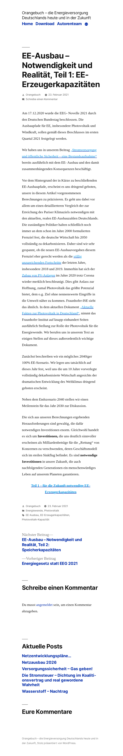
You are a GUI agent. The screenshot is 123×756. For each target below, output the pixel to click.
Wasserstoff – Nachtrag (45, 691)
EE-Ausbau (32, 515)
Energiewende (34, 510)
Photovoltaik (51, 510)
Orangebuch (33, 94)
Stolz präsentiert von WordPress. (56, 743)
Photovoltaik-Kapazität (35, 519)
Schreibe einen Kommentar (42, 99)
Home (27, 23)
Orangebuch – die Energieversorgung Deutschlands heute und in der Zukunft (56, 15)
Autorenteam (69, 23)
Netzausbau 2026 (39, 662)
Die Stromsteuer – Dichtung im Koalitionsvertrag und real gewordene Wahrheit (59, 680)
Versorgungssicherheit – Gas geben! (57, 668)
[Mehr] (86, 24)
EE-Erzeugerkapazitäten (54, 515)
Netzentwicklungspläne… (46, 655)
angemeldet (44, 605)
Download (45, 23)
